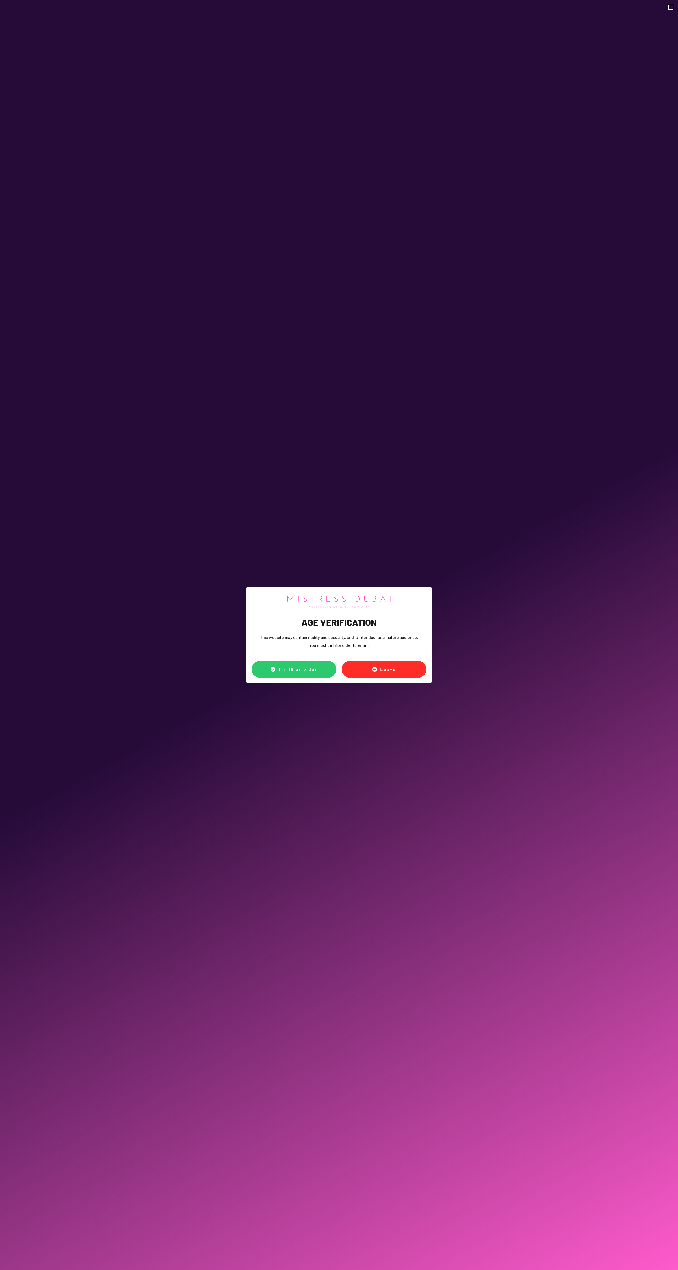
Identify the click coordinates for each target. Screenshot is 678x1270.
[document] (339, 635)
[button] (671, 7)
